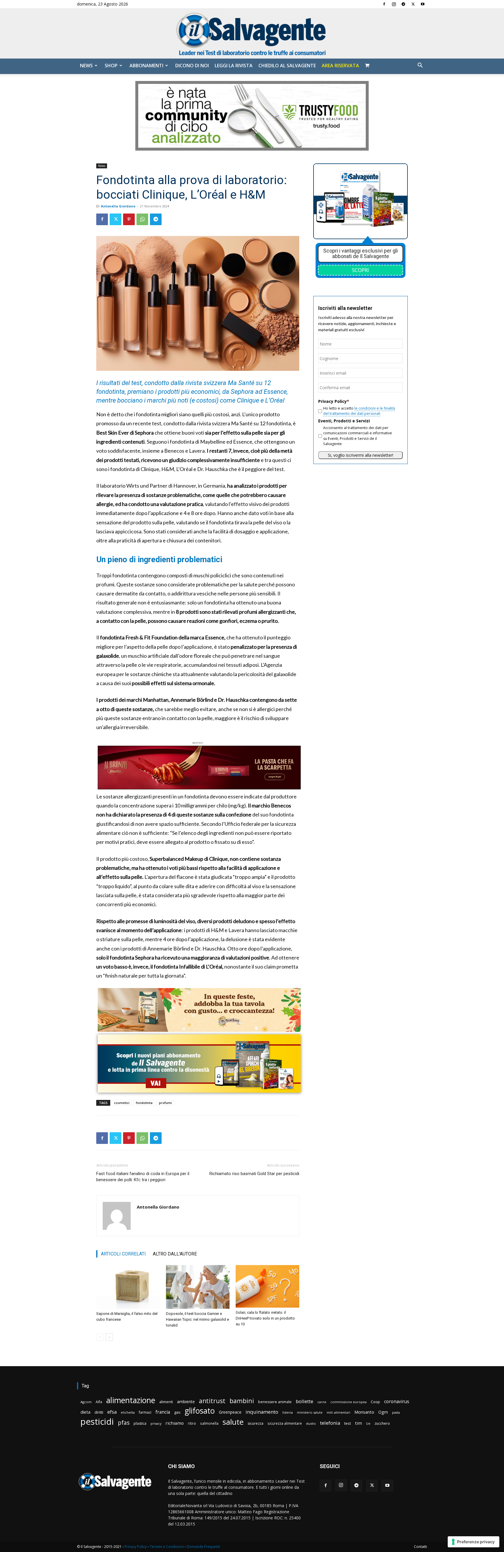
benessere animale (275, 1401)
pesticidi (97, 1422)
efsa (112, 1412)
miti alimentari (338, 1412)
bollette (304, 1401)
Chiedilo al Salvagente (287, 65)
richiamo (174, 1423)
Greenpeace (230, 1412)
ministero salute (310, 1412)
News (86, 65)
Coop (375, 1401)
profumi (165, 1102)
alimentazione (130, 1400)
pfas (124, 1423)
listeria (287, 1412)
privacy (155, 1423)
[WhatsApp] (142, 219)
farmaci (145, 1412)
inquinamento (262, 1412)
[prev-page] (100, 1337)
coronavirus (396, 1401)
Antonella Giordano (118, 206)
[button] (420, 66)
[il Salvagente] (252, 34)
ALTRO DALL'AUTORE (175, 1254)
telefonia (330, 1423)
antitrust (212, 1401)
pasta (396, 1412)
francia (162, 1412)
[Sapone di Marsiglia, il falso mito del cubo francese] (128, 1287)
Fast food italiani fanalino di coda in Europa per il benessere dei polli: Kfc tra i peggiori (142, 1176)
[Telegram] (403, 4)
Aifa (99, 1401)
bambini (242, 1401)
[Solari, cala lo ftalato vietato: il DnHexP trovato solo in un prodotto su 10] (267, 1286)
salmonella (209, 1423)
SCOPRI (360, 270)
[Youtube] (422, 4)
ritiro (192, 1423)
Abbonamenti (146, 65)
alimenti (166, 1401)
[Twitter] (413, 4)
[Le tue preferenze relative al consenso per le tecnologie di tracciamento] (473, 1541)
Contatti (420, 1546)
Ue (368, 1423)
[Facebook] (384, 4)
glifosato (200, 1411)
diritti (98, 1412)
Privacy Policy (136, 1546)
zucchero (382, 1423)
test (347, 1423)
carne (321, 1402)
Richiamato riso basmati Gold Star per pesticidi (254, 1173)
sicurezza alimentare (284, 1423)
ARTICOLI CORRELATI (123, 1254)
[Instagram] (393, 4)
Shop (111, 65)
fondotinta (144, 1102)
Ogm (383, 1412)
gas (177, 1412)
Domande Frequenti (203, 1546)
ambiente (186, 1401)
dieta (85, 1412)
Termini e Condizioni (167, 1546)
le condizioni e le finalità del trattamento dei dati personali (359, 411)
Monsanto (364, 1412)
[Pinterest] (129, 219)
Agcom (86, 1402)
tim (358, 1423)
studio (311, 1423)
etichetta (128, 1412)
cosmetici (122, 1102)
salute (233, 1422)
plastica (140, 1423)
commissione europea (348, 1402)
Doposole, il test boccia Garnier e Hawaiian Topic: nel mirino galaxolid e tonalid (197, 1319)
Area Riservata (340, 65)
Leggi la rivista (234, 65)
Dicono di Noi (192, 65)
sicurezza (255, 1423)
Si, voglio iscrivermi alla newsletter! (360, 455)
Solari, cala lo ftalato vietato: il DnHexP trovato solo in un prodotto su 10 (265, 1318)
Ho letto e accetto (359, 411)
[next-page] (109, 1337)
